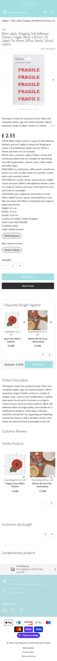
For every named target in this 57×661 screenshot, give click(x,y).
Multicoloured (11, 235)
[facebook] (5, 610)
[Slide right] (53, 80)
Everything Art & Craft (23, 643)
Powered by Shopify (42, 643)
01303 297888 (16, 592)
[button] (5, 12)
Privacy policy (28, 652)
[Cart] (52, 12)
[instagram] (13, 610)
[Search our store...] (45, 12)
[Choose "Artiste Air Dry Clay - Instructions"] (44, 312)
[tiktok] (21, 610)
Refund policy (28, 648)
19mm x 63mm (11, 249)
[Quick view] (24, 477)
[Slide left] (3, 80)
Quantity (6, 259)
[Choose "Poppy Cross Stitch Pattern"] (18, 312)
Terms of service (28, 656)
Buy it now (28, 285)
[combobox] (28, 12)
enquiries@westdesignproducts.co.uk (28, 583)
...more (51, 125)
